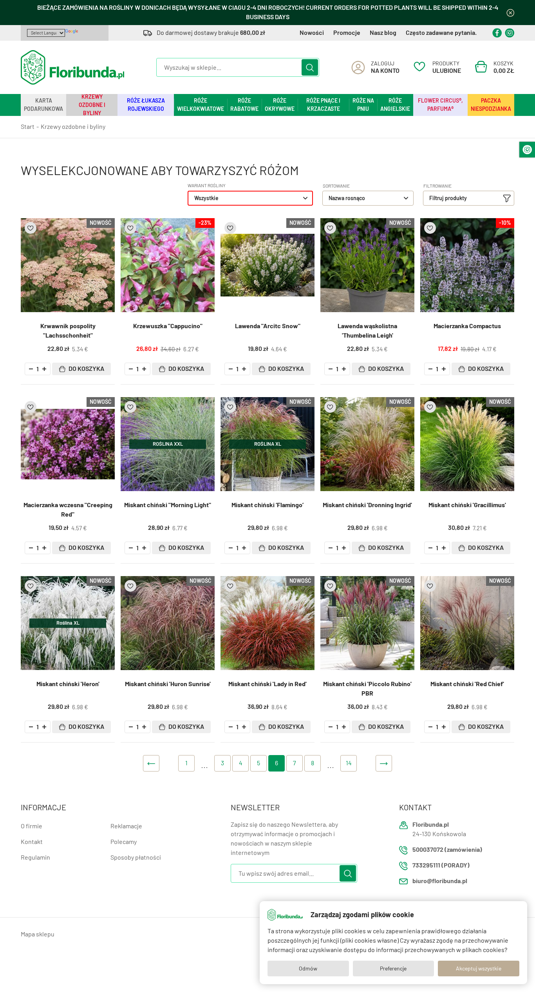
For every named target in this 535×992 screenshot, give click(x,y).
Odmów (308, 968)
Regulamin (35, 857)
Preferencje (393, 968)
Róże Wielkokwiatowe (200, 105)
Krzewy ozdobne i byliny (92, 105)
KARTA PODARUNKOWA (43, 105)
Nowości (312, 32)
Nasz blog (383, 32)
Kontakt (32, 841)
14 (349, 763)
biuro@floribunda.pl (439, 881)
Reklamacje (126, 826)
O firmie (31, 826)
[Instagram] (509, 33)
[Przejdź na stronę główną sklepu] (72, 67)
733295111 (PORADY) (441, 865)
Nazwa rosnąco (347, 198)
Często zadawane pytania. (441, 32)
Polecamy (123, 841)
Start (27, 126)
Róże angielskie (395, 105)
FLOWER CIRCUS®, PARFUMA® (440, 105)
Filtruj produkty (448, 198)
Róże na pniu (363, 105)
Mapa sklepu (37, 934)
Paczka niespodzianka (491, 105)
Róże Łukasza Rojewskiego (146, 105)
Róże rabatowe (244, 105)
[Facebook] (497, 33)
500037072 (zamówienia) (447, 849)
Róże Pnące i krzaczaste (323, 105)
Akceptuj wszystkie (478, 968)
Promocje (346, 32)
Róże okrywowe (280, 105)
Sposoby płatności (135, 857)
